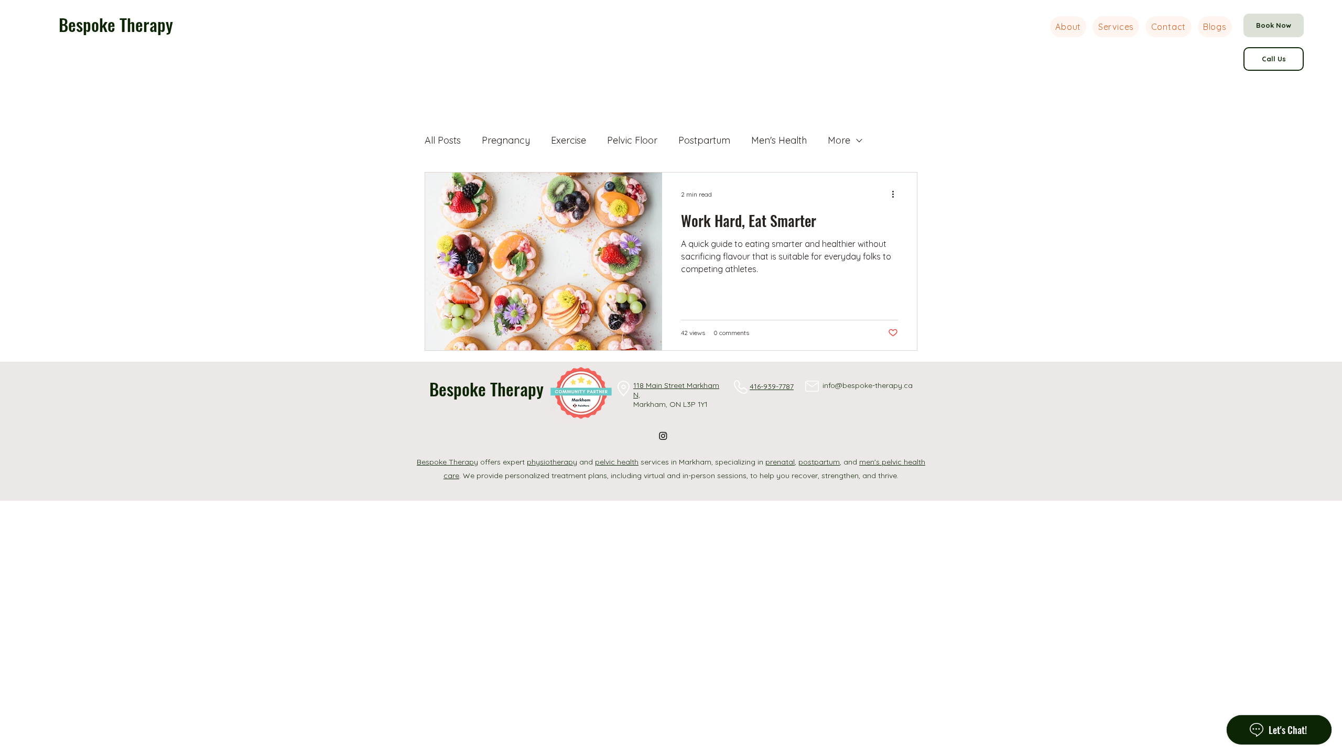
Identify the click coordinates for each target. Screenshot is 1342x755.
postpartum (819, 462)
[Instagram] (663, 435)
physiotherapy (552, 462)
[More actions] (896, 194)
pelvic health (616, 462)
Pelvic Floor (632, 140)
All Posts (443, 140)
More (839, 140)
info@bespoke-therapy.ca (867, 385)
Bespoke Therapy (116, 24)
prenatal (780, 462)
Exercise (568, 140)
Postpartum (704, 140)
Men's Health (779, 140)
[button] (1115, 26)
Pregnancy (506, 140)
